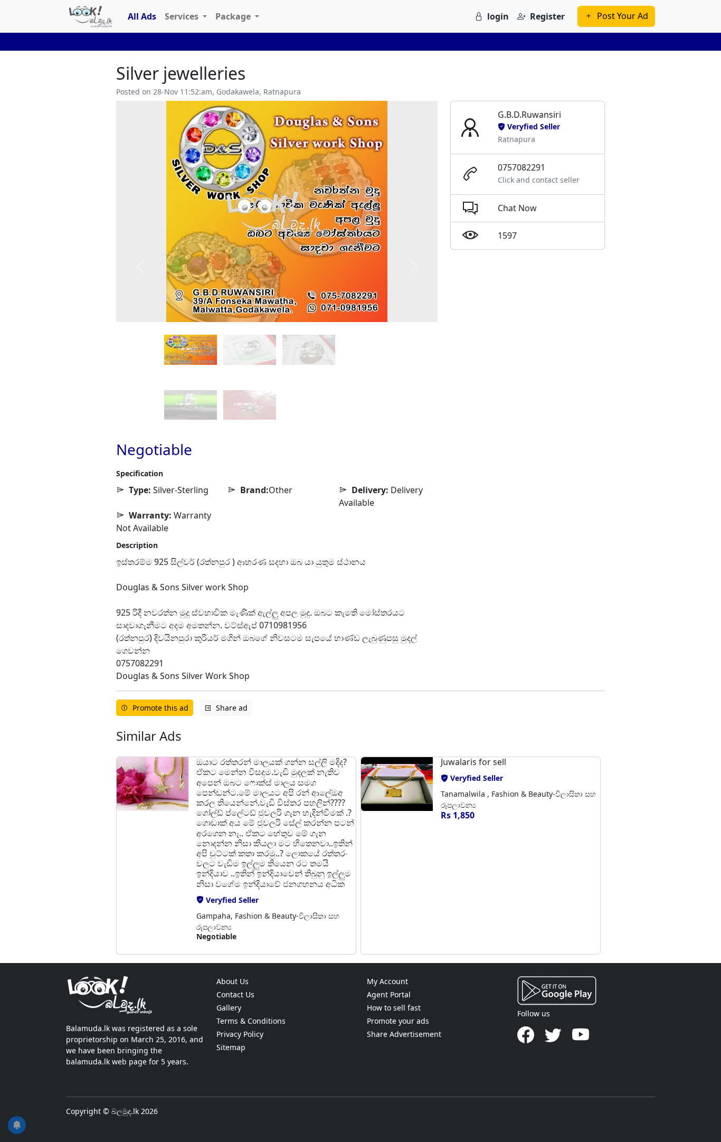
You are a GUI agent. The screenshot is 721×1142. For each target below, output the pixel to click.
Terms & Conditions (251, 1021)
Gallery (228, 1008)
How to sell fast (394, 1008)
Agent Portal (389, 994)
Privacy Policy (239, 1034)
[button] (152, 855)
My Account (387, 981)
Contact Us (235, 994)
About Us (232, 981)
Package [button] (234, 16)
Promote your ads (398, 1021)
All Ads (142, 16)
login (498, 16)
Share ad (232, 708)
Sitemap (230, 1047)
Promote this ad (160, 708)
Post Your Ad (622, 16)
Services (183, 16)
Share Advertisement (404, 1034)
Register (547, 16)
